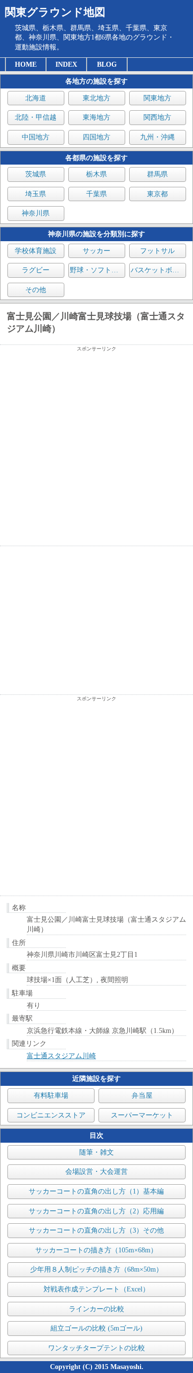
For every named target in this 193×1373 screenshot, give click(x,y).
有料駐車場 (51, 1095)
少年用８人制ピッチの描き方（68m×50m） (96, 1269)
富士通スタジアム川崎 (61, 1056)
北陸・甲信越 (35, 117)
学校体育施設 (35, 251)
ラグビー (35, 270)
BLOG (107, 64)
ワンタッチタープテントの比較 (96, 1348)
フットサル (157, 251)
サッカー (96, 251)
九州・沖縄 (157, 137)
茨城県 (35, 174)
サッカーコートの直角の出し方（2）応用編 (96, 1211)
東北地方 (96, 98)
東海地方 (96, 117)
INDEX (66, 64)
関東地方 (157, 98)
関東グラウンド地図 (55, 12)
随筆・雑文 (96, 1152)
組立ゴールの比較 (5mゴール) (96, 1328)
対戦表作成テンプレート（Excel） (96, 1289)
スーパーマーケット (142, 1115)
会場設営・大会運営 (96, 1171)
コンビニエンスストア (51, 1115)
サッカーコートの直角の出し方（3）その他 (96, 1230)
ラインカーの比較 (96, 1309)
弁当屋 (142, 1095)
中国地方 (35, 137)
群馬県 (157, 174)
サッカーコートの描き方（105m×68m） (96, 1250)
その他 (35, 290)
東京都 (157, 194)
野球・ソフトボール (97, 270)
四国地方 (96, 137)
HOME (26, 64)
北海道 (35, 98)
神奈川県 (35, 213)
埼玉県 (35, 194)
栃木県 (96, 174)
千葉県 (96, 194)
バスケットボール (158, 270)
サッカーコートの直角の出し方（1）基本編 (96, 1191)
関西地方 (157, 117)
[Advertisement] (96, 448)
